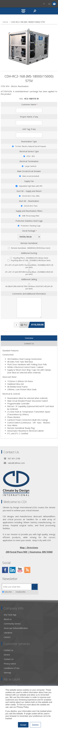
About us (8, 619)
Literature (8, 632)
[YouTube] (20, 570)
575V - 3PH (31, 156)
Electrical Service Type (29, 151)
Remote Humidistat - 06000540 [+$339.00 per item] (30, 248)
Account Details (11, 685)
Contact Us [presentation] (29, 343)
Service (7, 654)
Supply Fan (29, 181)
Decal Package (29, 230)
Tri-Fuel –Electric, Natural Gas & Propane (30, 146)
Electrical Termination (29, 161)
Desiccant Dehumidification (16, 628)
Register (44, 3)
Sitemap (7, 672)
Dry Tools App (10, 614)
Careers (7, 637)
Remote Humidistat (29, 243)
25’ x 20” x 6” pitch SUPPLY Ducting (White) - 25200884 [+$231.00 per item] (29, 266)
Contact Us (8, 659)
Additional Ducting (29, 253)
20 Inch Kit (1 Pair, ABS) (30, 196)
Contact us (8, 650)
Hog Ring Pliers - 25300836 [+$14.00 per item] (30, 258)
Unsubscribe (20, 592)
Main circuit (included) (30, 176)
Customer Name (29, 104)
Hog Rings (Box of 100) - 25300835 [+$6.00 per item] (30, 260)
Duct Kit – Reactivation (29, 201)
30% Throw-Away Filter (30, 216)
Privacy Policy (22, 706)
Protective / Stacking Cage (30, 226)
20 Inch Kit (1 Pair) (30, 206)
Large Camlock (30, 166)
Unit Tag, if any (29, 129)
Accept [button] (23, 724)
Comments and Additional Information (29, 293)
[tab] (29, 338)
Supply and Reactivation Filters (29, 211)
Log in (49, 3)
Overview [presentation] (29, 338)
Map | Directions (29, 547)
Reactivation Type (29, 141)
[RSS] (27, 570)
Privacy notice (10, 663)
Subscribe (8, 592)
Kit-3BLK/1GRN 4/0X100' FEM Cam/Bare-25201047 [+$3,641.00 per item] (29, 287)
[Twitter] (12, 570)
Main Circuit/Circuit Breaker (29, 171)
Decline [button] (35, 724)
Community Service (12, 623)
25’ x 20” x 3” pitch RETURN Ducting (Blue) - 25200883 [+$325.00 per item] (29, 273)
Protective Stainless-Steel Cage (29, 221)
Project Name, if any (29, 116)
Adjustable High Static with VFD (30, 186)
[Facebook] (5, 570)
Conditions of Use (11, 668)
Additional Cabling (29, 279)
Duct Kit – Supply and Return (29, 191)
